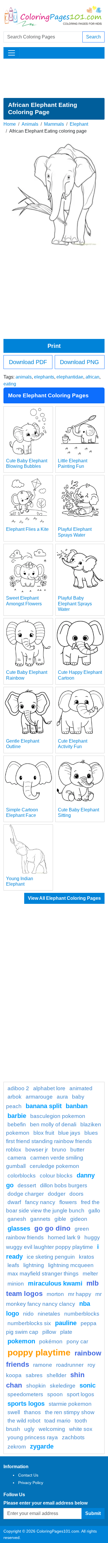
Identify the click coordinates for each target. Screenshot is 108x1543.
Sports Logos (26, 1403)
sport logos (80, 1394)
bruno (59, 1150)
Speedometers (25, 1394)
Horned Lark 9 (64, 1237)
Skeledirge (62, 1386)
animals (24, 376)
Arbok (14, 1097)
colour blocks (56, 1176)
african (92, 376)
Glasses (18, 1228)
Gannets (40, 1219)
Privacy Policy (30, 1482)
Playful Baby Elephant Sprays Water (75, 603)
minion (15, 1284)
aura (62, 1097)
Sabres (34, 1375)
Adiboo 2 (18, 1088)
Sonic (87, 1385)
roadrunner (70, 1365)
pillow (49, 1332)
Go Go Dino (52, 1228)
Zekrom (16, 1447)
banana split (44, 1106)
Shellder (56, 1375)
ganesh (16, 1219)
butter (77, 1150)
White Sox (80, 1429)
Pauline (66, 1323)
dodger (56, 1194)
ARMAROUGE (39, 1097)
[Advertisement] (54, 78)
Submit (93, 1513)
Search (93, 36)
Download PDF (28, 362)
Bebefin (16, 1124)
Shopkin (36, 1386)
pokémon (50, 1341)
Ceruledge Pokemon (54, 1166)
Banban (77, 1106)
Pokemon (21, 1341)
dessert (27, 1185)
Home (9, 124)
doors (76, 1194)
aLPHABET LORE (49, 1088)
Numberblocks (81, 1314)
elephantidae (69, 376)
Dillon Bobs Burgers (63, 1185)
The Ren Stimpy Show (69, 1412)
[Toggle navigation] (11, 53)
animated (80, 1088)
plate (66, 1332)
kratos (86, 1257)
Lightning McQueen (71, 1265)
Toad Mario (57, 1421)
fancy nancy (40, 1202)
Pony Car (77, 1341)
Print (54, 346)
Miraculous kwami (55, 1283)
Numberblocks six (29, 1323)
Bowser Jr (36, 1150)
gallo (94, 1211)
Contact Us (28, 1475)
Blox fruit (43, 1133)
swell (13, 1412)
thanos (32, 1412)
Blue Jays (69, 1133)
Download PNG (79, 362)
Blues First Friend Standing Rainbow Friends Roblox (52, 1141)
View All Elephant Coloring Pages (64, 898)
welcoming (52, 1429)
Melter (90, 1274)
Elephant (79, 124)
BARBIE (16, 1115)
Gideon (78, 1219)
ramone (42, 1365)
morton (55, 1294)
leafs (13, 1265)
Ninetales (49, 1314)
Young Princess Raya (32, 1437)
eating (9, 383)
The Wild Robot (23, 1421)
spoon (55, 1394)
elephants (44, 376)
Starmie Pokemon (70, 1404)
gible (60, 1219)
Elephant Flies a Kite (27, 529)
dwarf (14, 1202)
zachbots (73, 1437)
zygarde (42, 1446)
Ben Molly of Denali (53, 1124)
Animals (30, 124)
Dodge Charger (25, 1194)
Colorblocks (21, 1176)
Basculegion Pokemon (57, 1116)
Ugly (29, 1429)
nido (28, 1314)
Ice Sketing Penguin (51, 1257)
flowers (68, 1202)
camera (16, 1158)
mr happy (79, 1294)
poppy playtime (39, 1352)
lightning (33, 1265)
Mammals (54, 124)
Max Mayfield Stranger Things (43, 1274)
